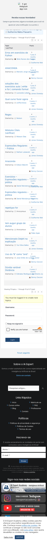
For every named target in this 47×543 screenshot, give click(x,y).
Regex (8, 114)
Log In (12, 340)
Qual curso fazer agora (16, 99)
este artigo (28, 530)
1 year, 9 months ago (33, 88)
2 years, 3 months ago (33, 103)
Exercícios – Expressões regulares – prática (16, 179)
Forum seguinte (23, 353)
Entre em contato (23, 375)
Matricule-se (36, 402)
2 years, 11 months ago (33, 243)
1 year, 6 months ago (33, 72)
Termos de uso (25, 429)
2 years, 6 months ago (33, 181)
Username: (10, 307)
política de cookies (29, 525)
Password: (10, 315)
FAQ (36, 405)
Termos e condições (29, 472)
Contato (25, 411)
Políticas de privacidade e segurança (25, 423)
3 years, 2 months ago (33, 271)
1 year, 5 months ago (33, 57)
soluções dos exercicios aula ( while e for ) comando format (16, 86)
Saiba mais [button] (8, 537)
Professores (36, 408)
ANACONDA (11, 68)
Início (14, 402)
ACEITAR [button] (19, 537)
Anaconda (10, 161)
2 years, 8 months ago (33, 212)
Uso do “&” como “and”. (16, 254)
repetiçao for (11, 207)
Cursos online (14, 405)
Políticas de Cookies (25, 426)
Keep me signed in (15, 324)
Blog (14, 408)
